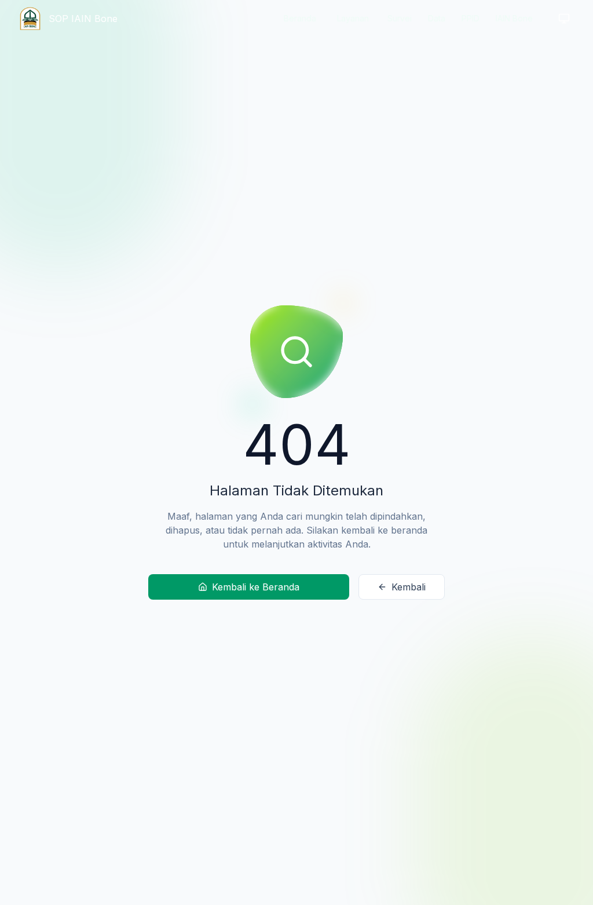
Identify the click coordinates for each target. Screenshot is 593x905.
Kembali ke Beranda (255, 587)
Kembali (408, 587)
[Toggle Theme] (564, 18)
